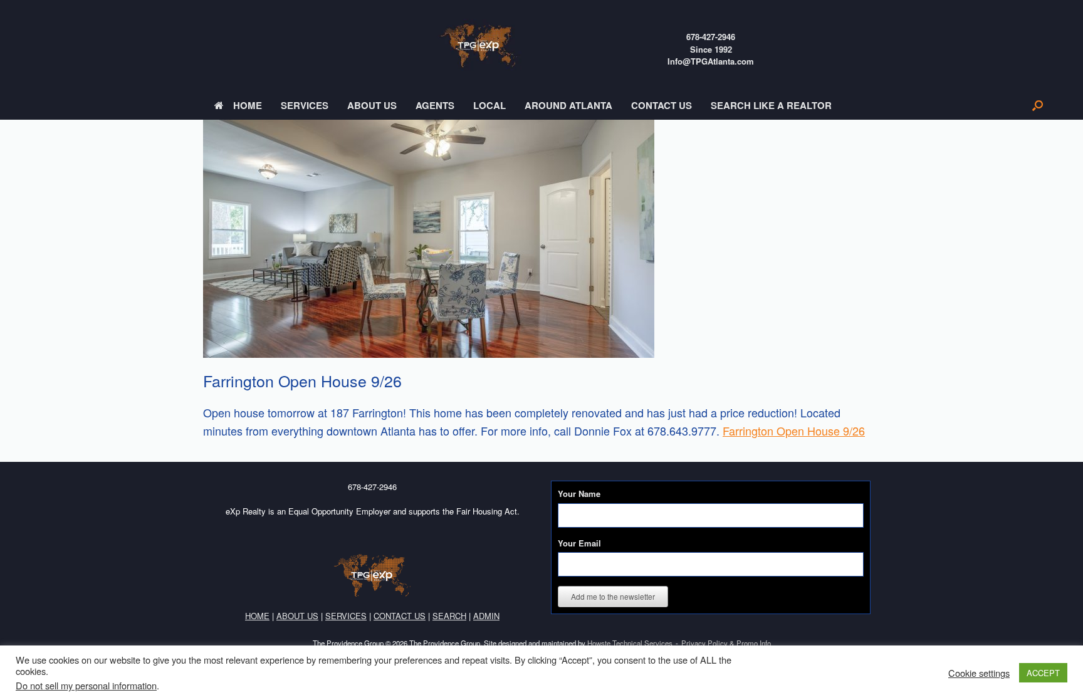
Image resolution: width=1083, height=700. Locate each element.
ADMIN (486, 616)
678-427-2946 (710, 37)
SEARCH (449, 616)
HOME (247, 105)
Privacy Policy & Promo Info (726, 643)
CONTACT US (661, 105)
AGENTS (435, 105)
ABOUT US (372, 105)
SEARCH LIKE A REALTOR (771, 105)
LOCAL (489, 105)
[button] (1037, 105)
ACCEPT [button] (1043, 673)
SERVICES (304, 105)
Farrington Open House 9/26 (794, 430)
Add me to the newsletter (613, 596)
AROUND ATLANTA (568, 105)
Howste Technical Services (629, 643)
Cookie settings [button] (979, 673)
